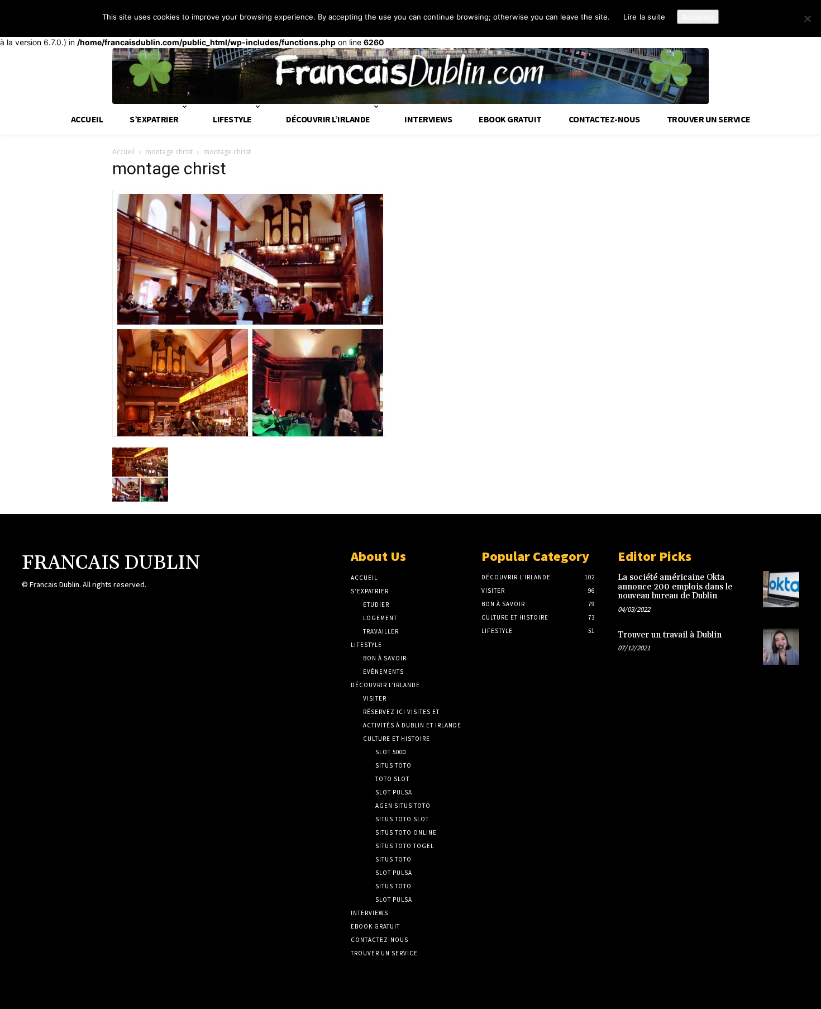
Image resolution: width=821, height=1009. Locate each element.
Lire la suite (644, 16)
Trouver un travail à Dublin (670, 635)
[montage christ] (249, 437)
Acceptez (697, 16)
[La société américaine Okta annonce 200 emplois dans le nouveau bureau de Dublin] (781, 589)
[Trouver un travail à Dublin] (781, 647)
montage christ (169, 151)
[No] (807, 18)
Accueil (123, 151)
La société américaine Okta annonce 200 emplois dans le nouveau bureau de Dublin (675, 586)
